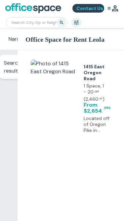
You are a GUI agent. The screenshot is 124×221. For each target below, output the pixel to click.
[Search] (61, 22)
